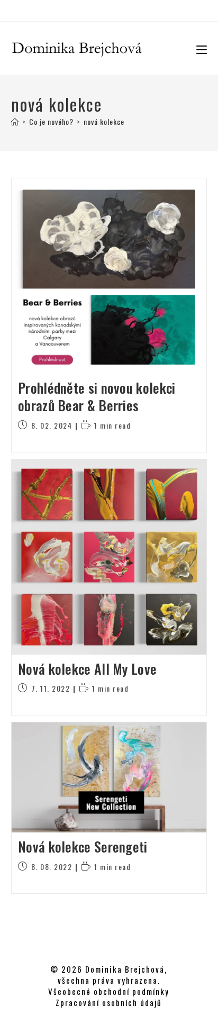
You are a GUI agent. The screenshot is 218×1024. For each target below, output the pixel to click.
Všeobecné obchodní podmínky (108, 991)
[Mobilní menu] (197, 48)
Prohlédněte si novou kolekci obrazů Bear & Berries (96, 396)
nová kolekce (104, 121)
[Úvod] (15, 121)
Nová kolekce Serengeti (83, 846)
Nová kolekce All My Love (87, 668)
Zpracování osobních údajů (109, 1002)
